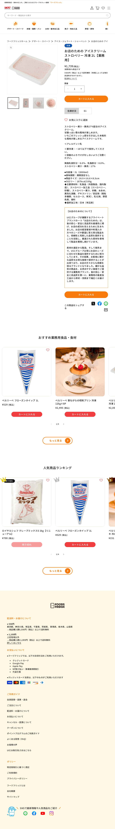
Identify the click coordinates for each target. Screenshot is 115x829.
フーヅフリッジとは (16, 785)
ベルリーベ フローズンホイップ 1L (20, 400)
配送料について (71, 78)
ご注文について (14, 705)
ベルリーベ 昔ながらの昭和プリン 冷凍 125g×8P (75, 402)
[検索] (107, 15)
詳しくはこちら (14, 642)
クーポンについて (15, 727)
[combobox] (28, 15)
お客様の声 (12, 744)
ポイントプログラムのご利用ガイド (23, 733)
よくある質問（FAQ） (17, 739)
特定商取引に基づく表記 (18, 767)
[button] (109, 8)
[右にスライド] (64, 424)
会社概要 (11, 791)
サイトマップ (13, 796)
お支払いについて (15, 716)
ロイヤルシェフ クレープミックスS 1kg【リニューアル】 (26, 532)
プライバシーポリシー (17, 778)
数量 (66, 83)
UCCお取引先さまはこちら (19, 750)
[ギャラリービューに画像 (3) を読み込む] (38, 103)
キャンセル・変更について (19, 722)
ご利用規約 (12, 772)
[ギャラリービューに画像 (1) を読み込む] (13, 103)
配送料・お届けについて (18, 710)
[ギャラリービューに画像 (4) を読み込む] (51, 103)
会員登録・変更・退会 (17, 699)
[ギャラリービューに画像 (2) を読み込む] (26, 103)
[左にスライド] (51, 424)
